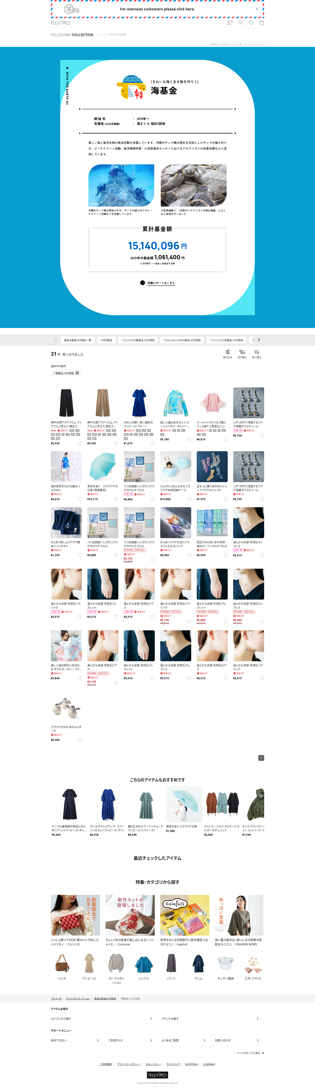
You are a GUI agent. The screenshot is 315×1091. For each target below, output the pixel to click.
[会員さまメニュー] (230, 23)
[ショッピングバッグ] (261, 23)
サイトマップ (173, 1064)
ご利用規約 (106, 1064)
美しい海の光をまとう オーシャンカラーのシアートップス (175, 426)
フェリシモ (56, 998)
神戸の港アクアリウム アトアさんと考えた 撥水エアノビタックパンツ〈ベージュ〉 (102, 426)
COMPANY (209, 1064)
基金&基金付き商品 (105, 998)
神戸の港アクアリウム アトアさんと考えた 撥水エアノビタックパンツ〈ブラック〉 (66, 426)
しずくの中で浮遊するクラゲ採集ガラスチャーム (248, 424)
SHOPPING (191, 1064)
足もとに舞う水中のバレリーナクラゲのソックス (212, 488)
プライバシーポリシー (129, 1064)
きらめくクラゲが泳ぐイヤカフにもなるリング (174, 544)
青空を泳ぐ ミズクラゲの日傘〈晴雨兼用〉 (102, 488)
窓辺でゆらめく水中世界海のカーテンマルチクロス (212, 544)
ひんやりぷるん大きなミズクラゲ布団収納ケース (175, 488)
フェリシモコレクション (78, 998)
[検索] (240, 23)
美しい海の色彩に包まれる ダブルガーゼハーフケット (66, 669)
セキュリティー (153, 1064)
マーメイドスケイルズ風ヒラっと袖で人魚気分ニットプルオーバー (212, 426)
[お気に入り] (251, 23)
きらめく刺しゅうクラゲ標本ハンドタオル (65, 544)
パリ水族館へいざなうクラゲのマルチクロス (139, 488)
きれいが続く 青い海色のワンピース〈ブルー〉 (138, 424)
